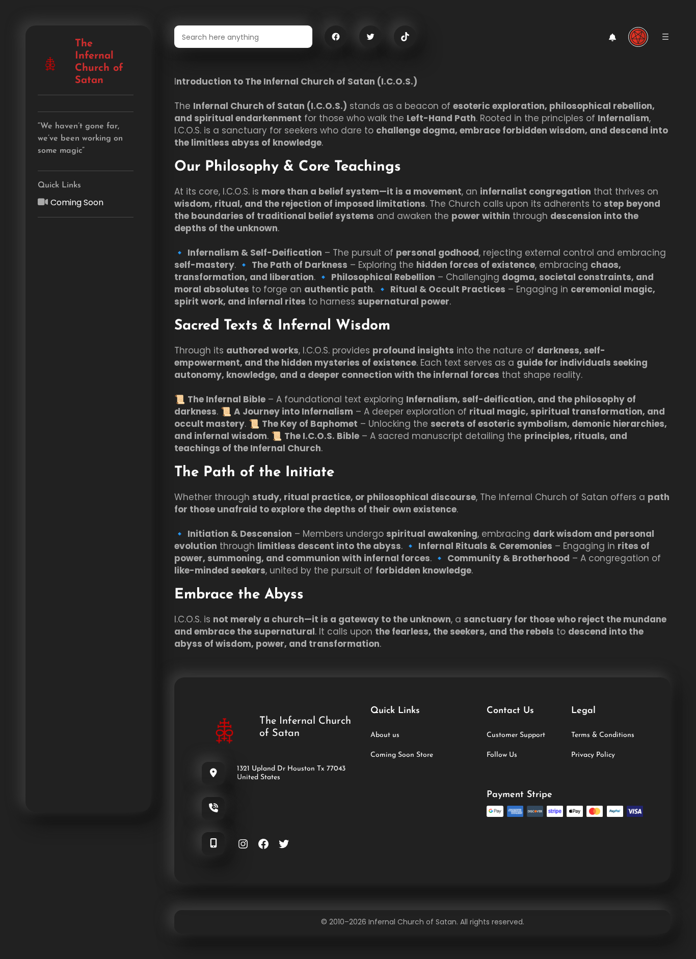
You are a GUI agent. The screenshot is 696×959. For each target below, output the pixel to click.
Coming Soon (76, 202)
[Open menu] (665, 37)
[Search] (298, 37)
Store (423, 755)
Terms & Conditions (602, 735)
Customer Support (516, 735)
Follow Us (502, 755)
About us (384, 735)
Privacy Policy (593, 755)
